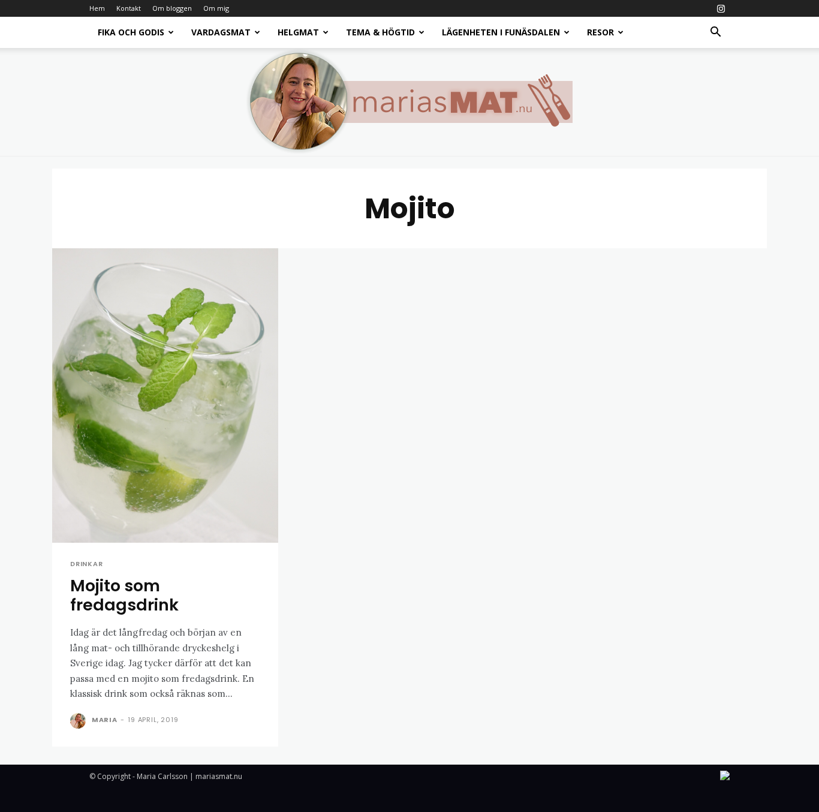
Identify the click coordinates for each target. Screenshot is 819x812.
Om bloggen (172, 8)
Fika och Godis (131, 32)
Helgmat (298, 32)
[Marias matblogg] (409, 102)
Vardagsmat (221, 32)
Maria (105, 719)
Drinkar (86, 564)
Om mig (216, 8)
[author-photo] (79, 721)
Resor (600, 32)
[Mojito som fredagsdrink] (165, 395)
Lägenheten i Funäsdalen (501, 32)
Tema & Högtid (380, 32)
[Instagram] (721, 8)
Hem (97, 8)
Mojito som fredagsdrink (124, 595)
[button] (715, 33)
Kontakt (128, 8)
